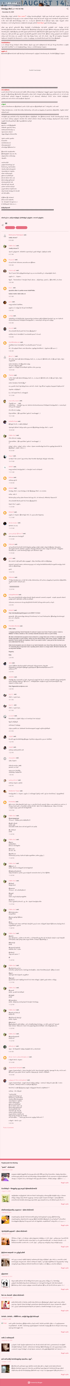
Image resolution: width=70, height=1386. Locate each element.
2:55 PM (11, 671)
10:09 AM (11, 370)
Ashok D (11, 488)
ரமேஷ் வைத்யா (13, 523)
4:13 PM (11, 731)
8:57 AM (11, 254)
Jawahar (11, 677)
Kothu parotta (10, 227)
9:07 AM (11, 296)
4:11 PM (11, 700)
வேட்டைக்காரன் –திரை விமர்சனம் (12, 1295)
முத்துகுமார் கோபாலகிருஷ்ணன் (18, 1080)
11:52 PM (11, 1004)
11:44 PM (11, 858)
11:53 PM (11, 1028)
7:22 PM (11, 742)
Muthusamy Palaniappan (16, 235)
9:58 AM (11, 351)
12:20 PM (11, 589)
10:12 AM (11, 395)
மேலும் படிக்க (65, 1182)
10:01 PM (11, 810)
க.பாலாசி (11, 716)
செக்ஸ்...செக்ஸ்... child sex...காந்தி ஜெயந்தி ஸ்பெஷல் (20, 1316)
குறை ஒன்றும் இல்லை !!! (16, 533)
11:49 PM (11, 960)
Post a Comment (8, 1127)
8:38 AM (11, 1051)
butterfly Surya (13, 421)
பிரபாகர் (11, 328)
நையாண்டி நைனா (14, 401)
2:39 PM (11, 657)
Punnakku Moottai (14, 626)
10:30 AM (11, 450)
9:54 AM (11, 337)
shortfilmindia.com (14, 342)
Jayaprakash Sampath (15, 1067)
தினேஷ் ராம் (12, 1046)
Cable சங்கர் (11, 3)
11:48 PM (11, 928)
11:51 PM (11, 982)
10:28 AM (11, 430)
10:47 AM (11, 461)
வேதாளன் (11, 259)
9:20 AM (11, 323)
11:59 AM (11, 553)
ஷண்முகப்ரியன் (13, 780)
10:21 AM (11, 416)
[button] (67, 9)
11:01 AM (11, 472)
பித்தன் (11, 456)
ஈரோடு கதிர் (12, 270)
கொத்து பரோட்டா (22, 227)
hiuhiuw (11, 477)
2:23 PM (11, 620)
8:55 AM (11, 240)
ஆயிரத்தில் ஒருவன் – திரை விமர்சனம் (14, 1231)
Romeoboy (12, 801)
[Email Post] (6, 224)
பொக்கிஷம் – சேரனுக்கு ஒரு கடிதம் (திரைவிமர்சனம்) (19, 1188)
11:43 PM (11, 834)
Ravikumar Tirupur (14, 791)
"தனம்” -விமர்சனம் (8, 1167)
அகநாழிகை (12, 758)
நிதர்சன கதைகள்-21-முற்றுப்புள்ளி (13, 1252)
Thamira (11, 375)
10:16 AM (11, 1062)
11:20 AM (11, 507)
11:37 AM (11, 517)
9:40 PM (11, 796)
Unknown (11, 544)
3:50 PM (11, 689)
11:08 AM (11, 483)
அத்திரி (11, 736)
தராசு (10, 302)
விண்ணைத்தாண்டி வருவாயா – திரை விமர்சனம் (17, 1210)
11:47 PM (11, 904)
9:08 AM (11, 310)
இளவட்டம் (12, 356)
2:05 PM (11, 605)
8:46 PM (11, 785)
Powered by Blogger (36, 1382)
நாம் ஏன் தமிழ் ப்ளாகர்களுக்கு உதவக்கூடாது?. (16, 1359)
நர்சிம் (10, 558)
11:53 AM (11, 539)
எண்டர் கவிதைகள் (7, 1337)
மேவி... (11, 288)
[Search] (67, 3)
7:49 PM (11, 775)
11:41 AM (11, 528)
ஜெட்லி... (11, 694)
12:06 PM (11, 572)
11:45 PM (11, 875)
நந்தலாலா (4, 1274)
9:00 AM (11, 265)
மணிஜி (11, 316)
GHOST (11, 466)
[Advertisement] (35, 1143)
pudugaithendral (13, 594)
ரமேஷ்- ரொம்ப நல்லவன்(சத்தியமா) (19, 1057)
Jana (10, 663)
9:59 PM (11, 1123)
